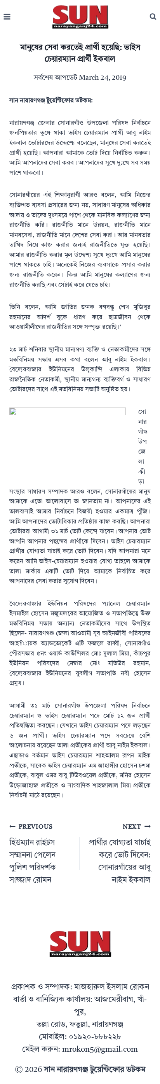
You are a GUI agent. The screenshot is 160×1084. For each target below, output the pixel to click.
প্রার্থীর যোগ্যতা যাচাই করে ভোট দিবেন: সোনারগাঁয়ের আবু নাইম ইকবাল (120, 854)
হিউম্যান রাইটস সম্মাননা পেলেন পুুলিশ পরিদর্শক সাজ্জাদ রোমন (32, 854)
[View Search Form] (153, 17)
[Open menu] (7, 17)
